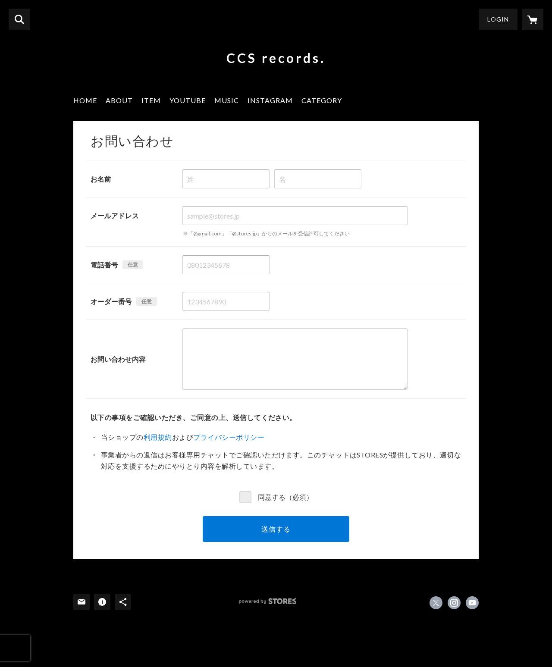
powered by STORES (267, 601)
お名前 (101, 179)
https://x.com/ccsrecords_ (436, 602)
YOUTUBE (187, 100)
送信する (275, 529)
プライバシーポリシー (228, 437)
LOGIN (498, 19)
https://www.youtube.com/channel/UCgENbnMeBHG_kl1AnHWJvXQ (472, 602)
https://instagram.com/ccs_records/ (454, 602)
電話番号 (104, 264)
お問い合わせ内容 (118, 359)
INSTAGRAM (270, 100)
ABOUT (119, 100)
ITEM (151, 100)
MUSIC (226, 100)
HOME (85, 100)
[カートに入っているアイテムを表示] (532, 19)
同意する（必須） (285, 496)
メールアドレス (115, 215)
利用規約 (158, 437)
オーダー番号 (111, 301)
